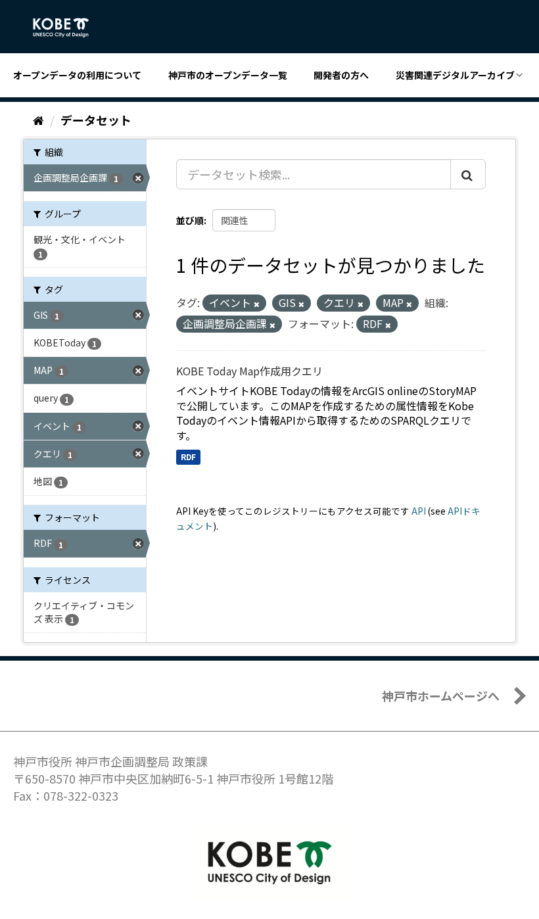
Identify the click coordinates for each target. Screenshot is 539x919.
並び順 (190, 220)
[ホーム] (38, 119)
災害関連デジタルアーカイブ (455, 75)
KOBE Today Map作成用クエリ (249, 371)
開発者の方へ (341, 75)
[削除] (257, 303)
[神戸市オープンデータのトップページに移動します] (68, 27)
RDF (188, 456)
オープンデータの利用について (77, 75)
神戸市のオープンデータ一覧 (227, 75)
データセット (95, 119)
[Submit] (468, 174)
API (418, 510)
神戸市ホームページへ (441, 695)
